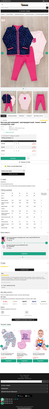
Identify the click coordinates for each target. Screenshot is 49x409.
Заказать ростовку (13, 174)
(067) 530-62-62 (8, 399)
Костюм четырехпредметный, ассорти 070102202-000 (7, 354)
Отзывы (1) (29, 115)
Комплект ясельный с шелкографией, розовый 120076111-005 (22, 354)
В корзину (13, 158)
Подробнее (24, 253)
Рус (47, 1)
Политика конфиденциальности (24, 408)
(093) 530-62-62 (8, 403)
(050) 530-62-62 (8, 401)
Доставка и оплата (38, 115)
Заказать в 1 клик (25, 162)
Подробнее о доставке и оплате (23, 319)
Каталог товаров (25, 11)
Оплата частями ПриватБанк (14, 166)
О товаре (3, 115)
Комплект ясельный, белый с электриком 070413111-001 (39, 354)
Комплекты (21, 115)
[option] (8, 102)
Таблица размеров (12, 115)
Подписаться (45, 381)
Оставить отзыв (24, 269)
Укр (44, 1)
